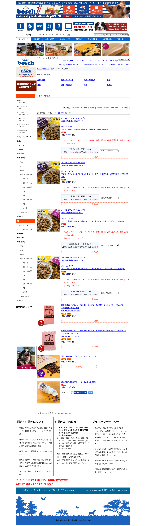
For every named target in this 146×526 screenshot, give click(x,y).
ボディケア (20, 153)
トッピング (20, 145)
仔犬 (20, 162)
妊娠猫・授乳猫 (23, 296)
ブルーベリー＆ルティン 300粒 (78, 356)
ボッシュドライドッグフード (23, 101)
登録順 (106, 108)
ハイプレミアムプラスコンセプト (22, 113)
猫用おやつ (20, 233)
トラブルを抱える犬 (24, 174)
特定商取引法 (107, 39)
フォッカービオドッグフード (22, 131)
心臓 (21, 191)
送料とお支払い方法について (70, 64)
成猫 (20, 250)
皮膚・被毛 (23, 179)
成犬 (20, 166)
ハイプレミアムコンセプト (22, 107)
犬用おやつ (20, 149)
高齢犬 (20, 170)
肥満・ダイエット (25, 183)
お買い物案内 (49, 39)
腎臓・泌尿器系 (24, 200)
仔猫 (20, 246)
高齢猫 (20, 254)
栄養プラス (20, 141)
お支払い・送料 (65, 39)
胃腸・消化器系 (24, 187)
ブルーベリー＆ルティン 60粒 (78, 382)
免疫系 (22, 208)
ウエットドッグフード (24, 137)
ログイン (91, 60)
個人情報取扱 (92, 39)
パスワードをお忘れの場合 (107, 60)
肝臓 (21, 195)
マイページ (80, 60)
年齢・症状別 (21, 158)
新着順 (99, 108)
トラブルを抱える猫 (24, 258)
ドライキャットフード (24, 225)
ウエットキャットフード (24, 229)
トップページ (23, 39)
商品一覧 (120, 39)
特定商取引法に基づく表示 (119, 64)
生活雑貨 (20, 216)
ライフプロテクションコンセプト (24, 125)
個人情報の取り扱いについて (95, 64)
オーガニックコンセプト (21, 119)
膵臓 (21, 204)
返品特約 (79, 39)
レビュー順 (124, 108)
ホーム (39, 69)
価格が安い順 (77, 108)
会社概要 (37, 39)
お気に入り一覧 (68, 60)
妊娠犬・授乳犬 (23, 212)
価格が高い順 (89, 108)
